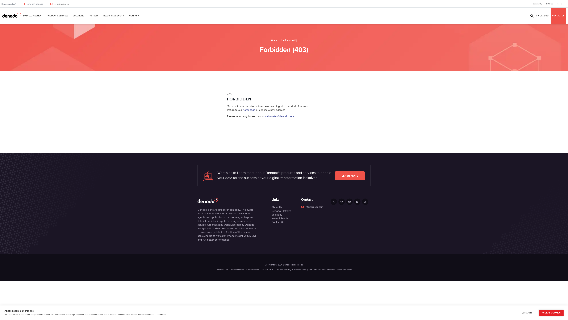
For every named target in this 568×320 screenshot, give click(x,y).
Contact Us (277, 222)
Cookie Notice (252, 269)
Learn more (350, 175)
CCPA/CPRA (267, 269)
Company (134, 15)
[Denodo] (11, 16)
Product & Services (57, 15)
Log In (559, 4)
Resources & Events (114, 15)
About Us (276, 207)
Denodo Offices (344, 269)
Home (274, 40)
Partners (94, 15)
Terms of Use (222, 269)
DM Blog (549, 4)
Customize (527, 313)
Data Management (33, 15)
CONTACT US (558, 15)
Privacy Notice (237, 269)
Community (537, 4)
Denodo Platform (281, 211)
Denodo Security (283, 269)
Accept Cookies (551, 313)
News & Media (279, 218)
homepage (249, 110)
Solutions (78, 15)
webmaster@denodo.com (279, 116)
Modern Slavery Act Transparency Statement (314, 269)
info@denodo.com (61, 4)
